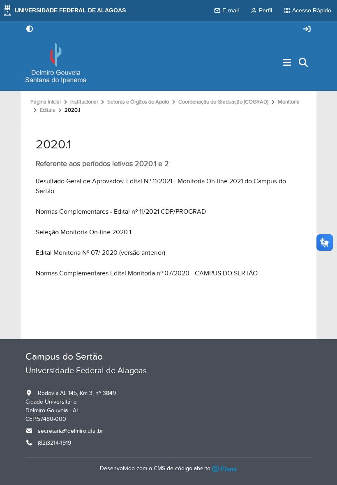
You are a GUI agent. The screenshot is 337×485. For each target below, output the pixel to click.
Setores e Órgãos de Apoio (138, 102)
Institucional (84, 102)
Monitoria (289, 102)
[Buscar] (303, 63)
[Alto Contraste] (29, 29)
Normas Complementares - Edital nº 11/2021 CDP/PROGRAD (121, 212)
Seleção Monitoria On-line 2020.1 (83, 232)
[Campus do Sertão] (55, 63)
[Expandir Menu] (287, 63)
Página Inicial (45, 102)
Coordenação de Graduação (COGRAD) (223, 102)
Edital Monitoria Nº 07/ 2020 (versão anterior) (100, 253)
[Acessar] (307, 29)
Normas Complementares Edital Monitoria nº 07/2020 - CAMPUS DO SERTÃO (147, 273)
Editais (47, 110)
